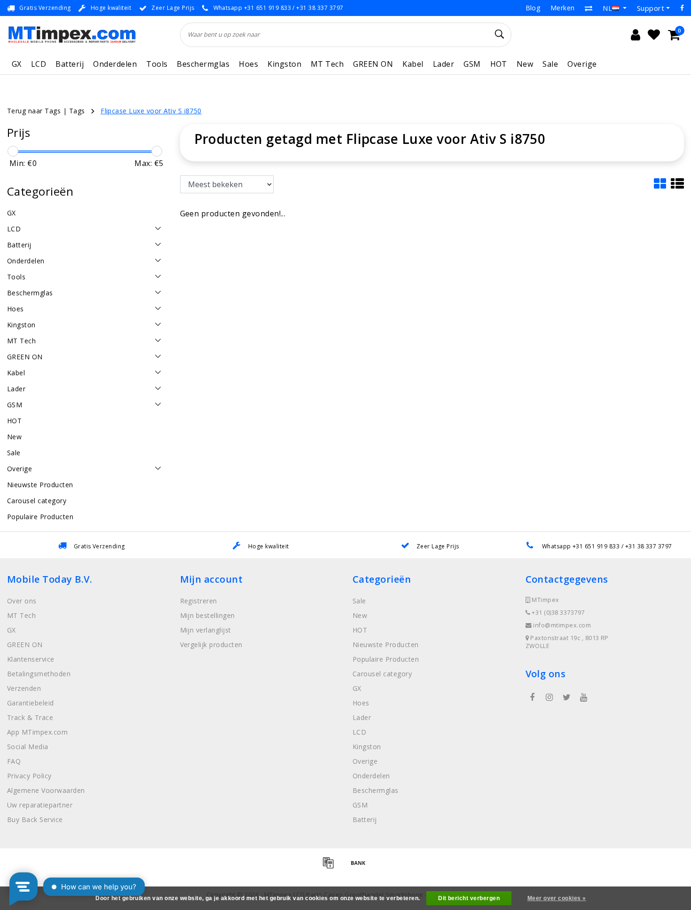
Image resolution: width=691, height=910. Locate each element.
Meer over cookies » (556, 898)
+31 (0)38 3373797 (557, 613)
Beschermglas (203, 64)
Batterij (69, 64)
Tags (77, 110)
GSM (471, 64)
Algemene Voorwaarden (46, 790)
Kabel (412, 64)
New (525, 64)
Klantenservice (31, 659)
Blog (533, 7)
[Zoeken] (500, 34)
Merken (562, 7)
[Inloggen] (635, 34)
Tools (156, 64)
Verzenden (24, 688)
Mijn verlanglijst (205, 629)
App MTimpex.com (37, 732)
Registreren (198, 600)
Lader (443, 64)
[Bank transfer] (360, 867)
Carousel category (382, 673)
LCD (38, 64)
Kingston (284, 64)
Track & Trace (30, 717)
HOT (498, 64)
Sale (550, 64)
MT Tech (327, 64)
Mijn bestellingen (207, 615)
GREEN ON (373, 64)
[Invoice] (331, 867)
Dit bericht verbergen (469, 898)
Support (650, 8)
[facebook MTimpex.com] (533, 697)
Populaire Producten (386, 659)
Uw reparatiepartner (39, 804)
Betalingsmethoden (39, 673)
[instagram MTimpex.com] (549, 697)
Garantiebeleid (30, 702)
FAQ (14, 761)
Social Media (27, 746)
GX (17, 64)
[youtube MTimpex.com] (584, 697)
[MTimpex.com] (71, 34)
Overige (582, 64)
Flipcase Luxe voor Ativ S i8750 (151, 110)
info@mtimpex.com (562, 625)
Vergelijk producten (211, 644)
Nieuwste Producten (386, 644)
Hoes (248, 64)
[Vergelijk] (588, 8)
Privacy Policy (29, 775)
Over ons (22, 600)
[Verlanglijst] (654, 34)
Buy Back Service (35, 819)
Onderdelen (115, 64)
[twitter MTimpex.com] (566, 697)
